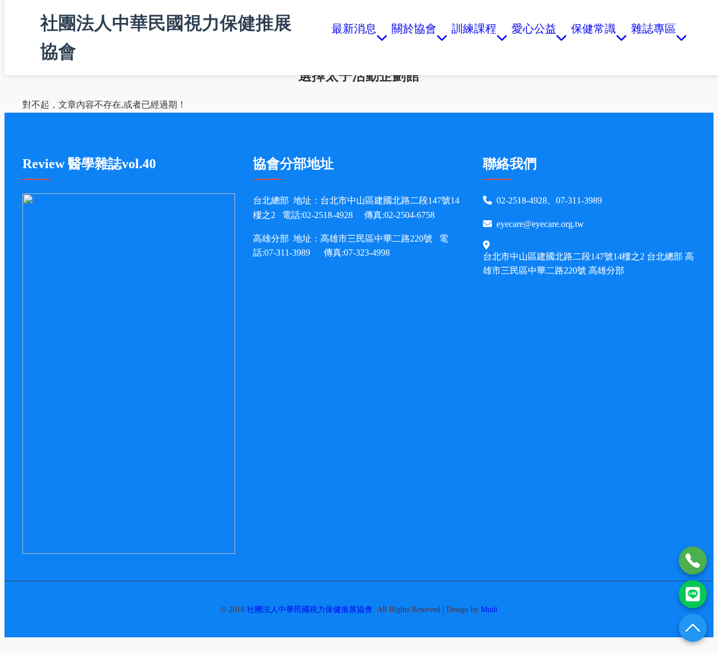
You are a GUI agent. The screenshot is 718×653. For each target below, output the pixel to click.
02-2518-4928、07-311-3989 (549, 200)
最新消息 (354, 37)
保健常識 (593, 37)
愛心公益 (534, 37)
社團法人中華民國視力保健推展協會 (166, 37)
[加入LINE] (693, 594)
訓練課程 (474, 37)
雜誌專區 (653, 37)
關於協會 (414, 37)
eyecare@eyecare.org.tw (540, 224)
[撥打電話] (693, 561)
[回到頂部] (693, 628)
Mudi (489, 609)
